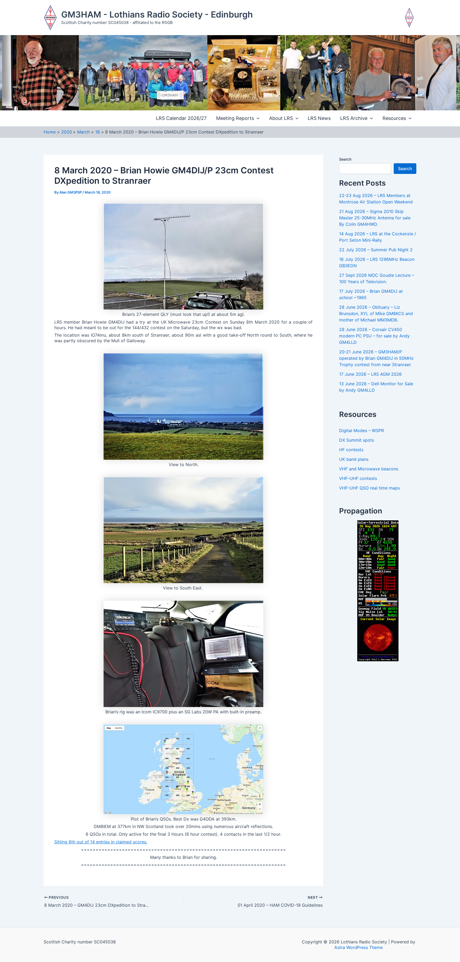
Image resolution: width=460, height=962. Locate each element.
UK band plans (353, 459)
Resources (394, 118)
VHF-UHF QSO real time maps (369, 488)
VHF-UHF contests (358, 478)
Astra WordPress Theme (358, 947)
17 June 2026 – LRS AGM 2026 (370, 374)
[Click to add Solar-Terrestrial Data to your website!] (378, 590)
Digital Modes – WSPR (361, 430)
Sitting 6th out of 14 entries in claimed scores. (100, 841)
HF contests (351, 449)
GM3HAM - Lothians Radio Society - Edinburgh (157, 14)
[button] (257, 118)
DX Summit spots (356, 440)
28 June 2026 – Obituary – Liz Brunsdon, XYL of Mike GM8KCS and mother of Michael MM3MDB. (376, 313)
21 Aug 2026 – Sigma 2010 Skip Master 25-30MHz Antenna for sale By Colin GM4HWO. (374, 218)
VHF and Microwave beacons (368, 468)
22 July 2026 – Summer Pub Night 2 (376, 249)
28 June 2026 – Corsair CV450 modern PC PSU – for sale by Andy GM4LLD (374, 336)
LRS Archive (353, 118)
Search (345, 159)
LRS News (319, 118)
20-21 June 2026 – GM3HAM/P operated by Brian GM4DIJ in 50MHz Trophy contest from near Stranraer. (376, 358)
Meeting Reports (235, 118)
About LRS (281, 118)
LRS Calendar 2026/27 (181, 118)
